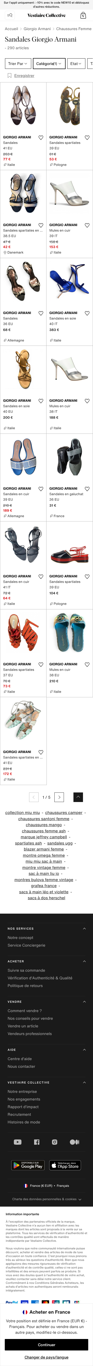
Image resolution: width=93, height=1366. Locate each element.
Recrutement (19, 1114)
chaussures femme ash (44, 831)
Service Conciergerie (26, 945)
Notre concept (20, 937)
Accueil (11, 29)
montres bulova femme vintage (43, 880)
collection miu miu (22, 813)
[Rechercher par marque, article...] (10, 15)
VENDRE (15, 1002)
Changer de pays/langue (46, 1357)
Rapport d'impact (23, 1107)
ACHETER (16, 961)
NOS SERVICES (21, 929)
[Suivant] (59, 797)
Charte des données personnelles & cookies (44, 1199)
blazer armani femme (44, 849)
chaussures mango (44, 825)
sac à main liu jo (44, 874)
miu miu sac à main (44, 861)
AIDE (12, 1050)
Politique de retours (25, 985)
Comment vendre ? (25, 1011)
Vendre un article (23, 1026)
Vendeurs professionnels (30, 1033)
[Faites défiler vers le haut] (78, 797)
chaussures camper (64, 813)
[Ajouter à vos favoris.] (41, 138)
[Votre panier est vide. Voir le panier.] (83, 15)
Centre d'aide (20, 1059)
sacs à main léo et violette (43, 892)
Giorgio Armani (37, 29)
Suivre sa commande (26, 970)
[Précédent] (34, 797)
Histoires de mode (24, 1122)
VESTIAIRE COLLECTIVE (29, 1083)
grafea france (44, 886)
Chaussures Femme (74, 29)
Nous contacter (21, 1066)
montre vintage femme (43, 868)
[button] (83, 15)
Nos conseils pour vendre (30, 1018)
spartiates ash (28, 843)
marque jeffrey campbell (44, 837)
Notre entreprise (22, 1091)
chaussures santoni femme (43, 819)
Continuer (46, 1345)
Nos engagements (24, 1099)
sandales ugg (59, 843)
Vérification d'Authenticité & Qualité (40, 978)
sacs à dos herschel (46, 898)
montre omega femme (44, 855)
